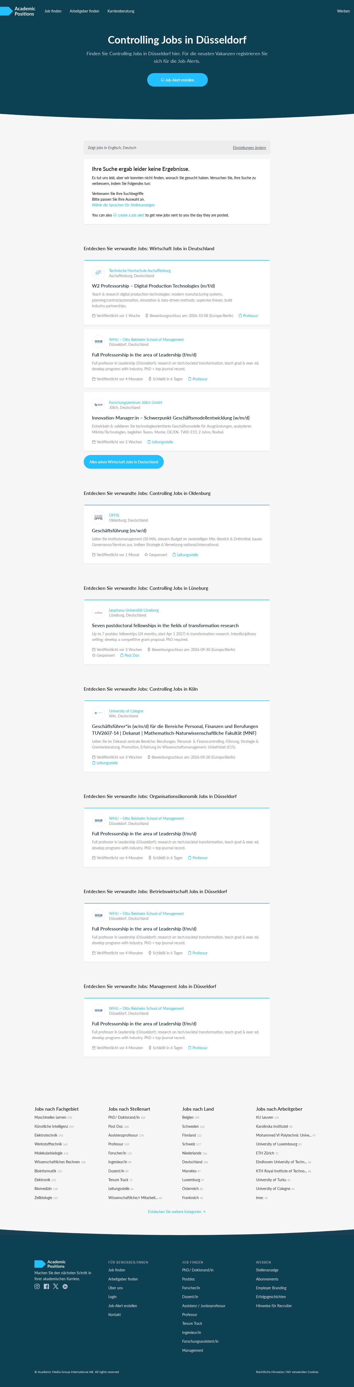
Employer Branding (271, 1287)
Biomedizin (46, 1188)
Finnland (192, 1135)
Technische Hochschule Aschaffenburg (140, 270)
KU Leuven (267, 1117)
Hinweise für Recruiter (274, 1305)
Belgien (190, 1117)
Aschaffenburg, (121, 275)
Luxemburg (193, 1179)
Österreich (192, 1188)
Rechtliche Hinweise (270, 1371)
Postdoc (188, 1278)
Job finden (53, 10)
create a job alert (131, 215)
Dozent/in (118, 1170)
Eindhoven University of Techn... (283, 1161)
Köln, (113, 715)
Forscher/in (120, 1152)
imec (262, 1197)
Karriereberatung (121, 10)
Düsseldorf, (118, 344)
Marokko (191, 1170)
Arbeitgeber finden (84, 10)
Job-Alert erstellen (179, 79)
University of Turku (273, 1179)
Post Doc (131, 655)
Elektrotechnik (48, 1135)
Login (112, 1296)
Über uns (115, 1287)
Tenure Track (120, 1179)
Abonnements (267, 1278)
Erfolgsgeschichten (271, 1296)
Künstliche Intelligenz (54, 1126)
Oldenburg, (118, 520)
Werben (343, 10)
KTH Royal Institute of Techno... (283, 1170)
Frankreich (192, 1197)
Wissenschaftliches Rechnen (60, 1161)
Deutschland (144, 275)
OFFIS (114, 515)
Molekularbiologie (51, 1152)
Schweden (193, 1126)
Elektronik (45, 1179)
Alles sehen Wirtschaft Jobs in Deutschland (123, 461)
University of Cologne (126, 710)
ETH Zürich (267, 1152)
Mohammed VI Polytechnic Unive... (286, 1135)
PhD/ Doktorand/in (126, 1117)
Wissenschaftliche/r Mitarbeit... (135, 1197)
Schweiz (191, 1143)
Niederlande (194, 1152)
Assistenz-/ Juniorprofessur (203, 1305)
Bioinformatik (48, 1170)
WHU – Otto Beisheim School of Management (146, 339)
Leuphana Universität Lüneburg (134, 610)
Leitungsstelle (162, 441)
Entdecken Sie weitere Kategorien (175, 1211)
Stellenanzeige (267, 1269)
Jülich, (114, 407)
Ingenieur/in (119, 1161)
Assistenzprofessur (126, 1135)
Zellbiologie (46, 1197)
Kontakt (114, 1314)
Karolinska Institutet (274, 1126)
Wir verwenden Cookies (302, 1371)
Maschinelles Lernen (53, 1117)
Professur (250, 315)
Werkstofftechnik (51, 1143)
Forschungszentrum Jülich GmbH (135, 402)
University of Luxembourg (278, 1143)
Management (192, 1350)
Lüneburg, (117, 615)
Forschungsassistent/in (200, 1341)
